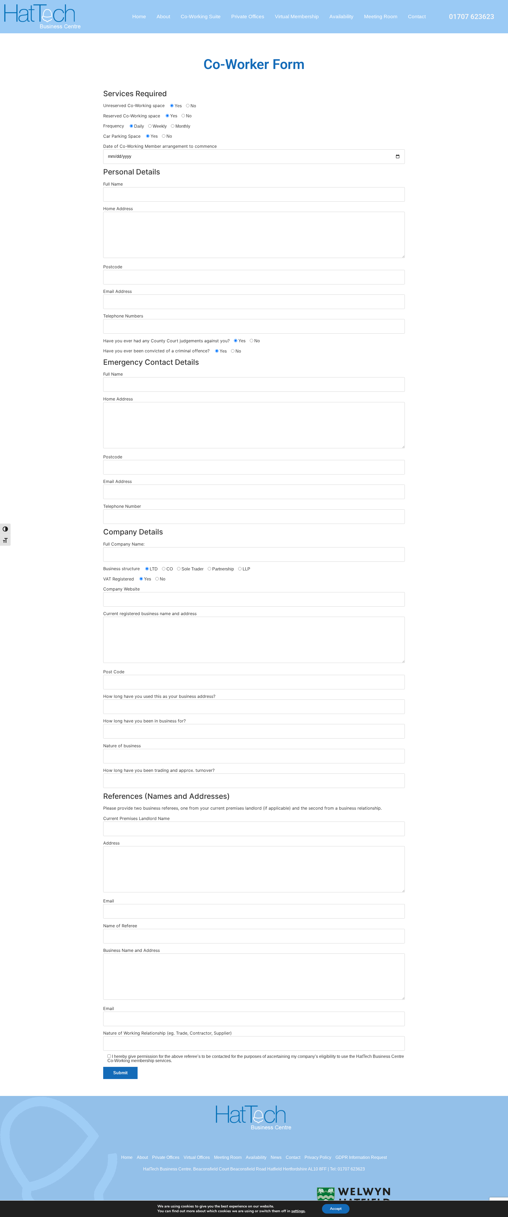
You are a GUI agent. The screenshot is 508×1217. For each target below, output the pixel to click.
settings (298, 1211)
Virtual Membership (297, 16)
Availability (341, 16)
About (163, 16)
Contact (417, 16)
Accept (336, 1208)
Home (139, 16)
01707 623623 (471, 17)
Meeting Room (380, 16)
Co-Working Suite (201, 16)
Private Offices (247, 16)
